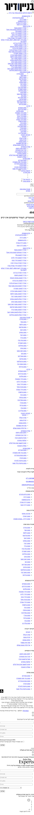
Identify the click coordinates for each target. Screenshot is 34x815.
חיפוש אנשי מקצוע (21, 148)
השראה (24, 136)
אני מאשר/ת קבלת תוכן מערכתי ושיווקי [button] (11, 742)
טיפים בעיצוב (22, 141)
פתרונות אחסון (26, 513)
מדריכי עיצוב (26, 26)
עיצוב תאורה (26, 516)
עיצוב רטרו (23, 84)
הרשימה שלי (26, 179)
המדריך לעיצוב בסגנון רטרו (18, 58)
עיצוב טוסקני (22, 82)
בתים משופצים (22, 21)
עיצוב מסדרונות (22, 126)
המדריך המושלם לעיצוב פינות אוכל (16, 29)
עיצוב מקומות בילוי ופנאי (19, 169)
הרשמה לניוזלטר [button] (27, 13)
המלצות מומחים (21, 153)
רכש (32, 199)
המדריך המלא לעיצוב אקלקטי (17, 70)
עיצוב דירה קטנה (21, 24)
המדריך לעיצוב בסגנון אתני (18, 62)
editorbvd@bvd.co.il (28, 485)
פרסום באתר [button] (26, 181)
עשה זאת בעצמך (25, 642)
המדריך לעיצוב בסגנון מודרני (18, 55)
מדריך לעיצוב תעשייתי (20, 53)
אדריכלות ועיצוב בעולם (19, 145)
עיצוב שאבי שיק (21, 102)
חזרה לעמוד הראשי (28, 221)
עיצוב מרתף (23, 129)
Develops (26, 710)
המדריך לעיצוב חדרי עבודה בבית (17, 38)
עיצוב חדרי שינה (21, 116)
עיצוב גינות (23, 123)
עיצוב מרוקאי (22, 104)
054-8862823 (30, 481)
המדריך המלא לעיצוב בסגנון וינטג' (16, 68)
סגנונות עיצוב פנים (25, 72)
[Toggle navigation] (7, 13)
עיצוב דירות (23, 19)
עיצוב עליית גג (22, 133)
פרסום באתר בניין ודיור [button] (15, 13)
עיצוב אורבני (22, 99)
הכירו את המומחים (21, 150)
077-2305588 (30, 478)
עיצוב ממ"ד (23, 128)
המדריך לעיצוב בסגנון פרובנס (18, 65)
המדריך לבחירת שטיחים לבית (17, 50)
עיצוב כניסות (22, 124)
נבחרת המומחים (25, 146)
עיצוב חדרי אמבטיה (20, 113)
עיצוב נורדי (23, 85)
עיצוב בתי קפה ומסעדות (19, 162)
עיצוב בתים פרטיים (18, 17)
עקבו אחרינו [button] (26, 172)
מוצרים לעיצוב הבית (20, 152)
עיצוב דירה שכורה (21, 23)
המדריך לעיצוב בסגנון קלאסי (18, 57)
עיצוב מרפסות (22, 121)
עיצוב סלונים (20, 111)
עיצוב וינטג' (23, 80)
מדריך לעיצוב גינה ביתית (19, 48)
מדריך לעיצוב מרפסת (20, 45)
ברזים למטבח (30, 204)
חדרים (28, 106)
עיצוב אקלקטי (22, 90)
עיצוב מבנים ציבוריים (20, 163)
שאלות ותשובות (21, 157)
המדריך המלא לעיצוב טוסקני (18, 60)
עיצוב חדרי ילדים (21, 114)
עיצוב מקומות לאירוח (20, 167)
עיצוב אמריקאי (22, 97)
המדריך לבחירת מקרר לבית (18, 36)
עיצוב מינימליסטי (21, 101)
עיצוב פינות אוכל (21, 118)
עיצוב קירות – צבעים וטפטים (22, 519)
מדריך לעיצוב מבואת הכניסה (18, 46)
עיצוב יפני (23, 96)
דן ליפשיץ (31, 208)
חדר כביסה (31, 201)
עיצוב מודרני (20, 73)
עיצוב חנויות (23, 165)
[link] (19, 11)
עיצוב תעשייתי (22, 89)
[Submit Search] (32, 185)
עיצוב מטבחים (22, 107)
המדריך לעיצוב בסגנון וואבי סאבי (17, 63)
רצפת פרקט (30, 206)
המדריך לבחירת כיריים (19, 43)
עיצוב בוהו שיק (22, 87)
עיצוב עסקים (26, 158)
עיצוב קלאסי (22, 77)
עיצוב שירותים (22, 109)
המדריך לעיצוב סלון (20, 31)
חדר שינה (31, 197)
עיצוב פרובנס (22, 79)
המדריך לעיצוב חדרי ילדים (18, 33)
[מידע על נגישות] (28, 801)
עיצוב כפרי (23, 75)
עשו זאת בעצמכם (21, 143)
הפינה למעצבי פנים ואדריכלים (17, 155)
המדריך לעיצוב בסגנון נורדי (18, 67)
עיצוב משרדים (22, 160)
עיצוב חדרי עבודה (21, 119)
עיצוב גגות (23, 131)
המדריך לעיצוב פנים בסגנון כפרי (17, 51)
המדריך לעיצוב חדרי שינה (19, 34)
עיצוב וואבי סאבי (21, 94)
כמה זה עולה (22, 138)
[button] (17, 713)
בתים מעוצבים (26, 16)
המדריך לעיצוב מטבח (20, 28)
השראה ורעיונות (25, 135)
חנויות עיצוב (23, 140)
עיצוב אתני (23, 92)
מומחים (28, 191)
